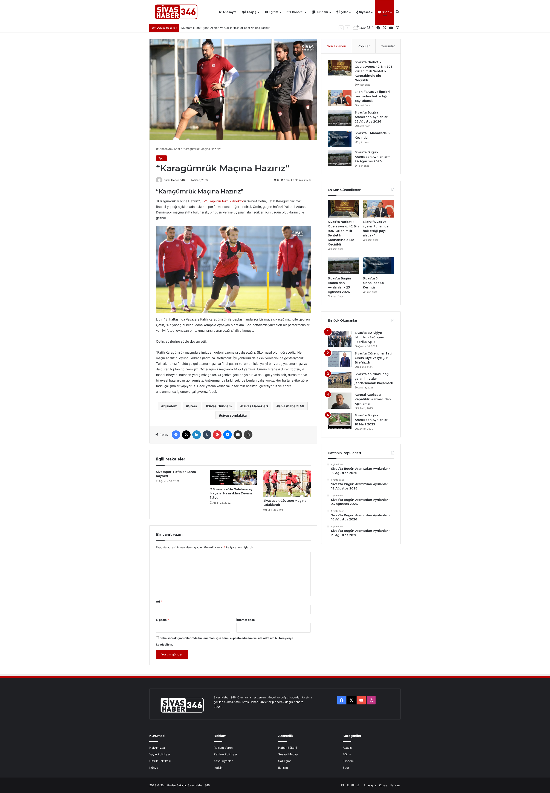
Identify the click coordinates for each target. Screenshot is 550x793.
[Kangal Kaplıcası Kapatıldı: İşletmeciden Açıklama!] (339, 401)
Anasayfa (229, 12)
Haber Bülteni (287, 747)
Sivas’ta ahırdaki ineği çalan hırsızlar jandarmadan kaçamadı (374, 378)
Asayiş (251, 12)
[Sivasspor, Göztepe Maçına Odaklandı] (287, 483)
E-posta (162, 619)
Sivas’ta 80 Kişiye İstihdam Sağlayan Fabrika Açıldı (369, 337)
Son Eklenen (336, 46)
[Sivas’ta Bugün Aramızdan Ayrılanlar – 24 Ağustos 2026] (339, 158)
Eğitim (273, 12)
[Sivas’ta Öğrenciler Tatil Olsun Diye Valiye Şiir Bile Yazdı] (339, 359)
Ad (159, 601)
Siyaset (364, 12)
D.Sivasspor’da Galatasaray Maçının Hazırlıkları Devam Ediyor (231, 493)
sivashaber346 (291, 406)
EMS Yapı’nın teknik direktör (223, 201)
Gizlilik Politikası (160, 761)
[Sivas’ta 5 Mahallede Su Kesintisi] (339, 139)
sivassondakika (234, 415)
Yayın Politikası (159, 754)
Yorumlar (388, 46)
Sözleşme (285, 761)
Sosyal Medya (288, 754)
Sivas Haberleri (255, 406)
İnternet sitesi (245, 619)
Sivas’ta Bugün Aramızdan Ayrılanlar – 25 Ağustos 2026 (372, 116)
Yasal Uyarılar (223, 761)
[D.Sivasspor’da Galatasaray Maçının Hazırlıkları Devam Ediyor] (233, 477)
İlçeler (343, 12)
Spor (385, 12)
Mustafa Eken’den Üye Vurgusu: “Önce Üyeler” (212, 27)
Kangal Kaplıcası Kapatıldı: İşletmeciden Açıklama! (373, 399)
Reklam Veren (223, 747)
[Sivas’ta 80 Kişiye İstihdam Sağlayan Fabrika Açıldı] (339, 339)
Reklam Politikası (225, 754)
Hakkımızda (157, 747)
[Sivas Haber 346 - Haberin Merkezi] (176, 12)
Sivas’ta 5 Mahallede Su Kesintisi (373, 282)
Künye (153, 767)
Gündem (321, 12)
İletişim (218, 767)
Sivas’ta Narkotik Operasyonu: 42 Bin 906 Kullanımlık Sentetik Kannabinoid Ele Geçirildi (374, 71)
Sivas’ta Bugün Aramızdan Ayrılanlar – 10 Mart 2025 (372, 419)
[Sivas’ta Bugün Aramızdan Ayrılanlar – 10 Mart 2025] (339, 421)
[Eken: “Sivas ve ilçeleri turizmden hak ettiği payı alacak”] (339, 98)
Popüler (364, 46)
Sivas (192, 406)
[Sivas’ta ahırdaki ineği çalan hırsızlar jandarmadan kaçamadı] (339, 380)
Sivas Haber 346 (174, 180)
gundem (170, 406)
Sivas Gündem (220, 406)
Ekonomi (296, 12)
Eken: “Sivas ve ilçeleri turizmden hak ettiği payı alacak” (372, 96)
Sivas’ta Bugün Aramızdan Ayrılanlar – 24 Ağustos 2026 (372, 156)
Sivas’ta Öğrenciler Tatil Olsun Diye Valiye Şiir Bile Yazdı (374, 357)
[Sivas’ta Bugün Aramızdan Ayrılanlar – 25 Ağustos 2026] (339, 118)
